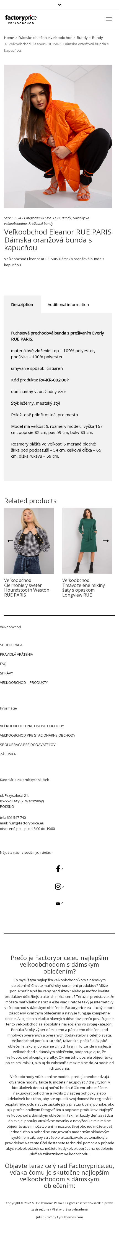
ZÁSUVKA (8, 754)
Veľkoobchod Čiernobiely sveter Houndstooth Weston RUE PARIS (26, 587)
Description (22, 304)
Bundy (82, 37)
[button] (10, 540)
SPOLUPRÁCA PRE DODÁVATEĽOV (28, 744)
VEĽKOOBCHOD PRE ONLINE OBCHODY (32, 725)
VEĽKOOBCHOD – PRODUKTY (24, 682)
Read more (29, 540)
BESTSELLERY (50, 218)
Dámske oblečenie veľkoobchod (46, 37)
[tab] (22, 304)
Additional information (68, 304)
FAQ (3, 663)
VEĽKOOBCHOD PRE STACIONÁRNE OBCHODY (37, 735)
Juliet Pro (43, 1217)
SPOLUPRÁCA (11, 644)
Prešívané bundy (41, 223)
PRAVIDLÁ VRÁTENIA (16, 654)
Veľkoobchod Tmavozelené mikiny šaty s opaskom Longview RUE (83, 587)
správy (6, 673)
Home (9, 37)
